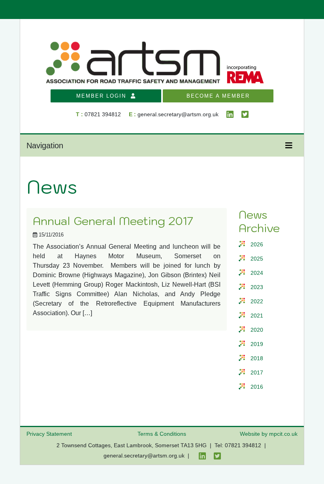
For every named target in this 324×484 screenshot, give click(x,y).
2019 (257, 344)
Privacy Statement (49, 434)
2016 (257, 387)
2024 (257, 273)
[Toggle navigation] (289, 145)
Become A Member (218, 96)
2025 (257, 259)
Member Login (103, 96)
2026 (257, 245)
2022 (257, 301)
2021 (257, 316)
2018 (257, 358)
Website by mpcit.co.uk (269, 434)
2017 (257, 373)
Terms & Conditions (162, 434)
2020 (257, 330)
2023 (257, 287)
